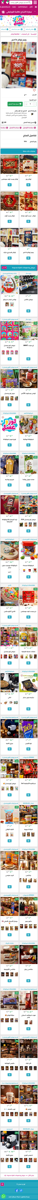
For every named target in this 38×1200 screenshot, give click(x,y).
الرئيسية (33, 34)
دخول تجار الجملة (17, 29)
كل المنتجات (25, 34)
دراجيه (14, 7)
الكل (31, 7)
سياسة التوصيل (29, 128)
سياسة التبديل (15, 128)
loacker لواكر (15, 34)
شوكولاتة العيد (22, 7)
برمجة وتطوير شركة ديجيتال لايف (19, 1197)
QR (4, 123)
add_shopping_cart (28, 185)
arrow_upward (2, 1184)
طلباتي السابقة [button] (31, 29)
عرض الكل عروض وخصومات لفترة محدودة (19, 1175)
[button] (7, 2)
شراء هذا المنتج (15, 104)
